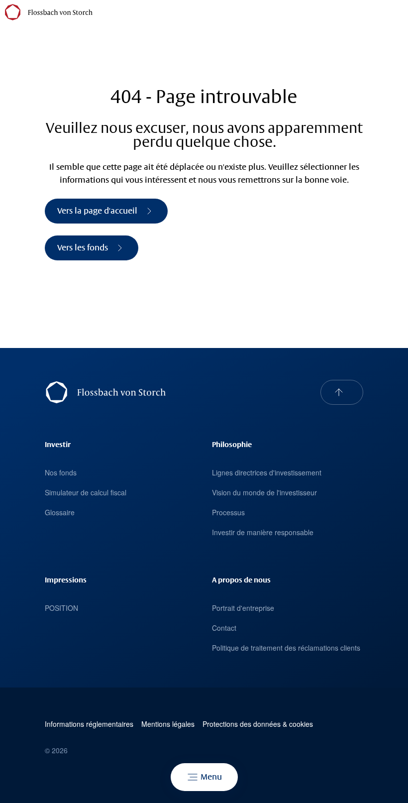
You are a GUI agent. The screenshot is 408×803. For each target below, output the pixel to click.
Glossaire (60, 512)
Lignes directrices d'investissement (266, 472)
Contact (224, 628)
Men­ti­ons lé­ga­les (168, 724)
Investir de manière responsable (262, 532)
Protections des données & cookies (258, 724)
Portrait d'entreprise (243, 608)
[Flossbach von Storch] (49, 12)
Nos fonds (61, 472)
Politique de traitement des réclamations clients (286, 648)
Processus (228, 512)
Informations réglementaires (89, 724)
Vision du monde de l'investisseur (264, 492)
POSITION (61, 608)
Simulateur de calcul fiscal (85, 492)
